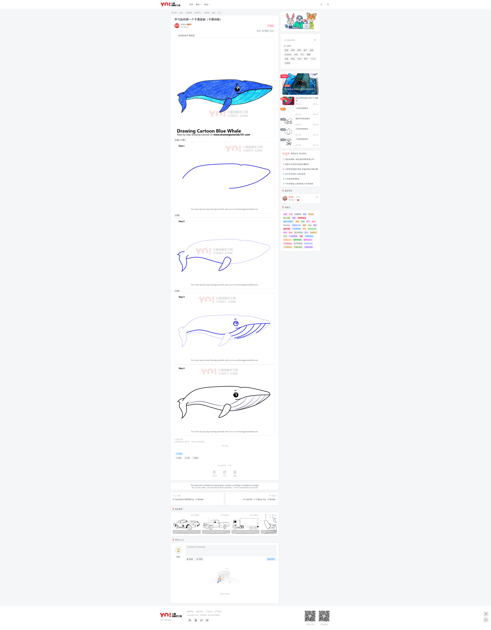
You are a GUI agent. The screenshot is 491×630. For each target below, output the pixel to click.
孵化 (315, 225)
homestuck (312, 228)
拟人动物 (286, 218)
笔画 (290, 232)
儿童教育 (188, 12)
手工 (302, 54)
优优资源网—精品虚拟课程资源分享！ (300, 159)
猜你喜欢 (302, 153)
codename (287, 239)
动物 (213, 12)
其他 (206, 4)
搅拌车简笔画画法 (303, 118)
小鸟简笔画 (293, 236)
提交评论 (271, 559)
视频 (308, 54)
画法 (285, 232)
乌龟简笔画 (308, 247)
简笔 (294, 218)
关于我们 (218, 611)
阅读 (292, 50)
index (299, 59)
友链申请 (190, 611)
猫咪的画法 (308, 239)
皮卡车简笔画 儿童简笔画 (295, 174)
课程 (197, 4)
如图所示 (313, 232)
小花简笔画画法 (302, 108)
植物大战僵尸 (288, 221)
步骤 (285, 214)
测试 (292, 59)
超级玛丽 (286, 228)
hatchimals (308, 243)
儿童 (301, 236)
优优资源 (203, 615)
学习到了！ (293, 200)
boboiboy (288, 54)
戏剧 (297, 221)
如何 (313, 221)
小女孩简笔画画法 (292, 178)
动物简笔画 (302, 218)
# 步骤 (179, 458)
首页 (191, 4)
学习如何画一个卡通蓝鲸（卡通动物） (198, 19)
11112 (313, 59)
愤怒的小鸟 (296, 225)
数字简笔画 (298, 243)
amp (309, 225)
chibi (302, 221)
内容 (296, 54)
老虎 (311, 50)
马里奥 (287, 63)
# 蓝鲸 (195, 458)
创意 (286, 59)
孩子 (308, 221)
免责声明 (199, 611)
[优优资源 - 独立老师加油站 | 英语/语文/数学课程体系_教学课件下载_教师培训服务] (171, 614)
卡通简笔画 (309, 236)
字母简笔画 (296, 228)
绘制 (304, 214)
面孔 (306, 232)
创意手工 (198, 12)
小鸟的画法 (287, 247)
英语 (286, 50)
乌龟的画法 (298, 247)
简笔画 (206, 12)
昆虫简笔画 (298, 232)
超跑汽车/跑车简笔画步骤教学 (297, 164)
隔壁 (304, 225)
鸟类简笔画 (287, 243)
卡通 (290, 214)
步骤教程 (297, 214)
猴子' (306, 59)
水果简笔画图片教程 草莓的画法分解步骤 (301, 169)
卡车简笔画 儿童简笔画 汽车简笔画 (299, 183)
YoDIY (211, 615)
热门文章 (286, 153)
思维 (299, 50)
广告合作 (209, 611)
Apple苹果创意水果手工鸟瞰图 (307, 99)
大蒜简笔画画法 (302, 128)
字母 (304, 228)
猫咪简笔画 (297, 239)
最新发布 (294, 153)
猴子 (305, 50)
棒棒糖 (291, 197)
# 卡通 (187, 458)
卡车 (285, 236)
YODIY (183, 24)
